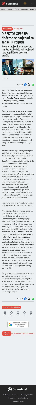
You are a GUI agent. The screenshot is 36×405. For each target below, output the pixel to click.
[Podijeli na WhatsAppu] (33, 84)
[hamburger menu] (33, 4)
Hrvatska (24, 9)
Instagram (6, 395)
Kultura (33, 9)
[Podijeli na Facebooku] (25, 84)
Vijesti (3, 9)
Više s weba (6, 333)
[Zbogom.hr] (25, 4)
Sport (10, 9)
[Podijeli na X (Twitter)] (29, 84)
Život (17, 9)
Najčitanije (28, 333)
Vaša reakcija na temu (11, 307)
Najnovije (17, 333)
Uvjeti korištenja (23, 398)
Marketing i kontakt (27, 395)
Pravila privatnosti (18, 401)
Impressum (12, 398)
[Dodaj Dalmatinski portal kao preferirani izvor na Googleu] (18, 324)
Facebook (15, 395)
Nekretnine (7, 29)
